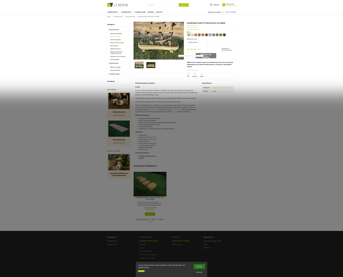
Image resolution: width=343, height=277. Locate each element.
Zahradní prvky (114, 29)
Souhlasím (199, 266)
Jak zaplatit (143, 244)
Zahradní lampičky (115, 39)
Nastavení (141, 271)
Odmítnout (199, 272)
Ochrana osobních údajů (147, 258)
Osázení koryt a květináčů (118, 56)
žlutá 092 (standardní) (142, 219)
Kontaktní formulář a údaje (212, 241)
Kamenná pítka (114, 59)
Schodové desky (115, 70)
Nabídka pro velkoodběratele (148, 254)
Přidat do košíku (206, 55)
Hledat (184, 5)
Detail (150, 214)
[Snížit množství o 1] (195, 56)
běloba (153, 219)
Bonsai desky (114, 45)
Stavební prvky (114, 63)
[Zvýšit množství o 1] (186, 56)
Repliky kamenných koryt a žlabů (222, 88)
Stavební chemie (114, 74)
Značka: (193, 29)
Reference (207, 248)
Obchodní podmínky (145, 251)
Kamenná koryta (115, 36)
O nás (205, 244)
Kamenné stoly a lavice (117, 42)
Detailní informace (192, 70)
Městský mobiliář (115, 67)
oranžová (160, 219)
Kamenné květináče (116, 33)
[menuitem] (113, 12)
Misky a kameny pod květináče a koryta (116, 52)
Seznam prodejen (177, 244)
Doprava (142, 248)
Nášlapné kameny (115, 49)
